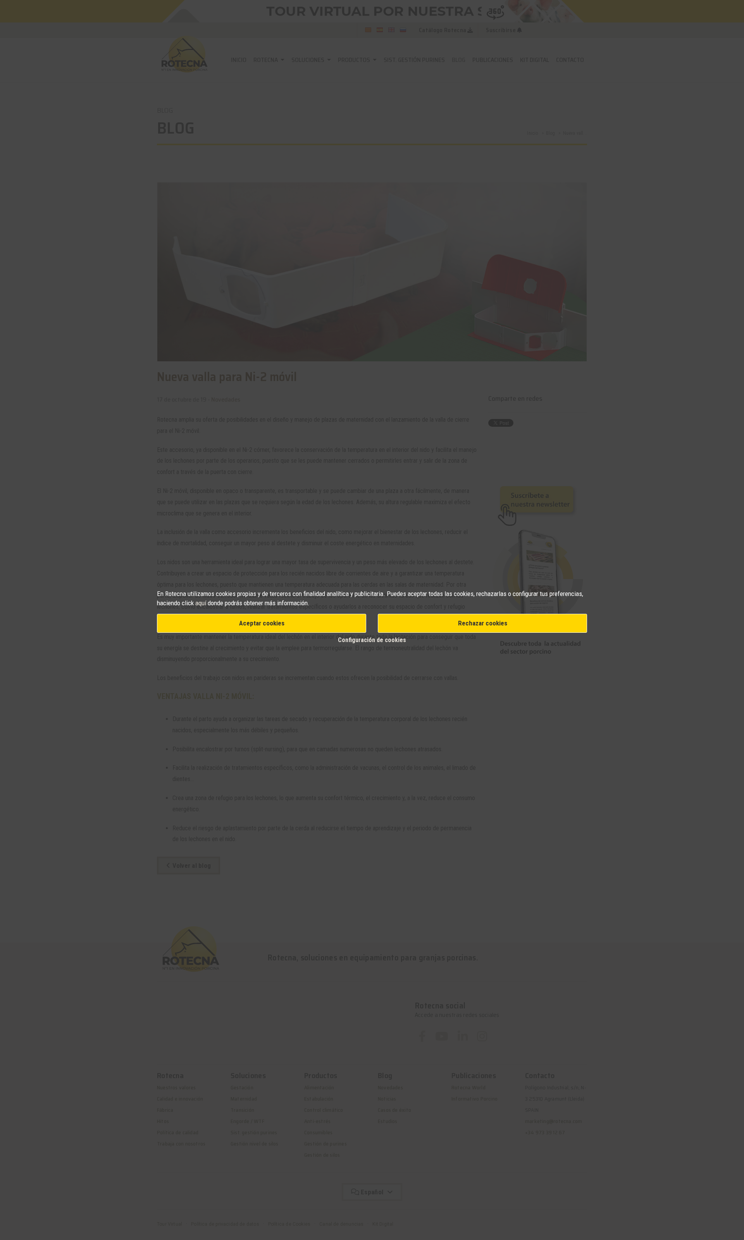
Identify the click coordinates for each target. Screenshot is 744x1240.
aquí (200, 603)
